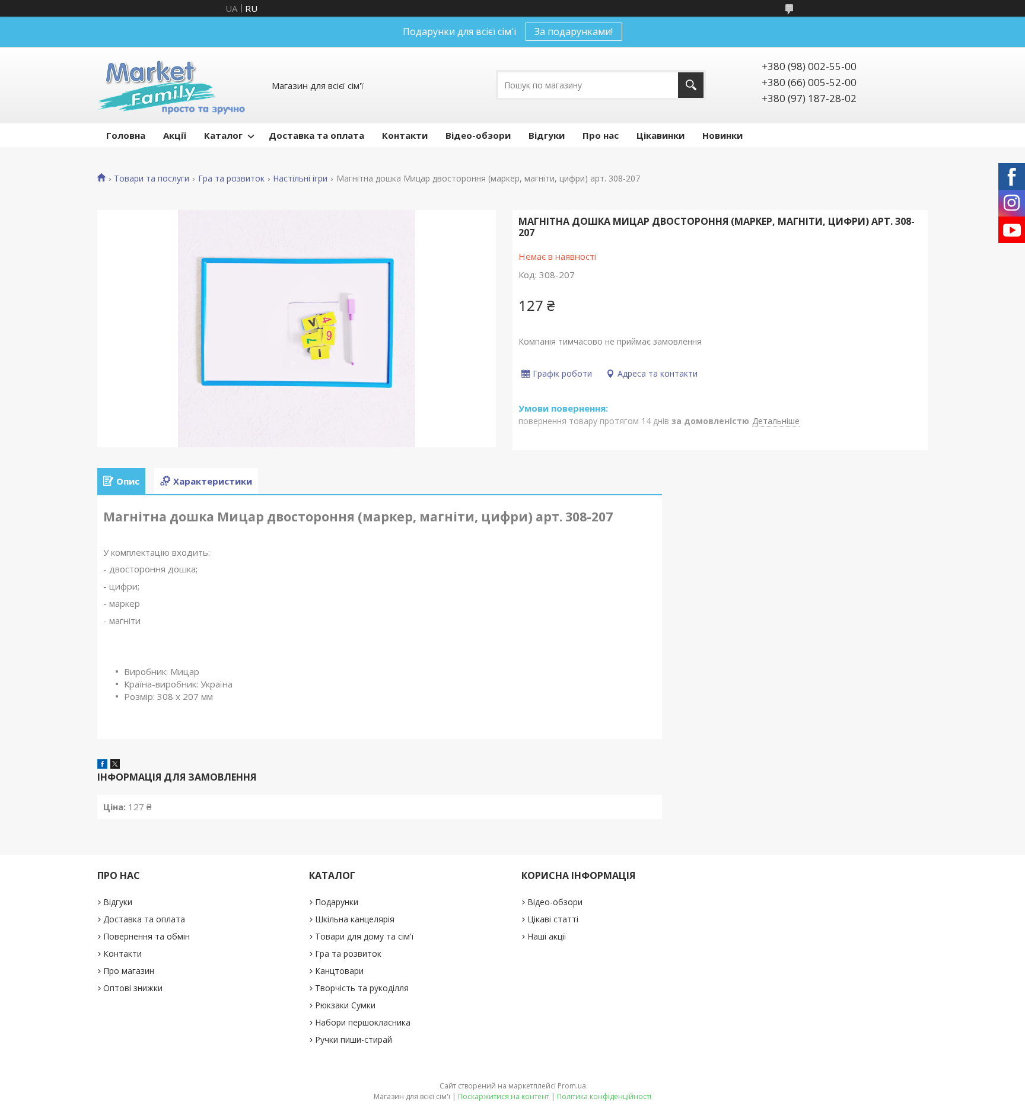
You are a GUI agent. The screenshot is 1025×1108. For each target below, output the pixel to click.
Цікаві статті (552, 919)
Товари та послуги (151, 178)
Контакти (405, 135)
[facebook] (102, 765)
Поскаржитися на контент (503, 1096)
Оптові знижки (133, 988)
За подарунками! (573, 31)
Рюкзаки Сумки (345, 1005)
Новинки (722, 135)
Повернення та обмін (146, 936)
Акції (174, 135)
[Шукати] (691, 85)
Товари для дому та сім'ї (364, 936)
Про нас (600, 135)
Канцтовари (339, 970)
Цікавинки (660, 135)
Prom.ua (572, 1086)
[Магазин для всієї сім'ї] (171, 85)
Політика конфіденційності (604, 1096)
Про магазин (128, 970)
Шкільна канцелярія (354, 919)
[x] (115, 765)
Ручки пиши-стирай (353, 1039)
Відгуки (547, 135)
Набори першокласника (362, 1022)
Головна (125, 135)
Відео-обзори (478, 135)
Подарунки (336, 902)
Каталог (223, 135)
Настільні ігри (300, 178)
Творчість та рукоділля (362, 988)
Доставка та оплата (316, 135)
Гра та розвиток (231, 178)
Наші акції (546, 936)
